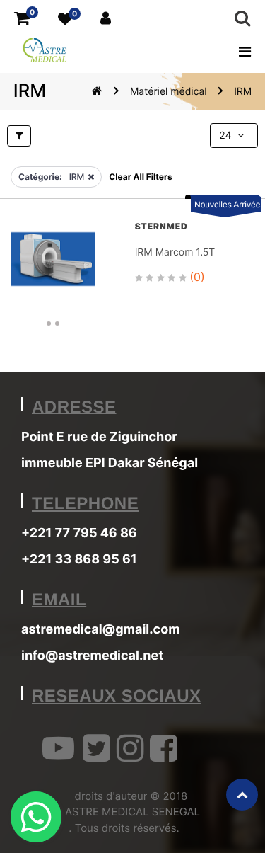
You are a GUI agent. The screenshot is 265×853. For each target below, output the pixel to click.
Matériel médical (168, 92)
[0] (22, 18)
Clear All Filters (140, 176)
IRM (243, 92)
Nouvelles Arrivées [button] (227, 205)
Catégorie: (40, 176)
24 (226, 136)
